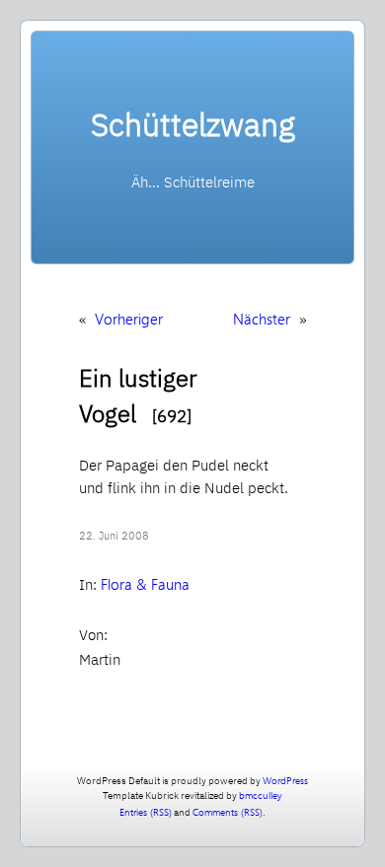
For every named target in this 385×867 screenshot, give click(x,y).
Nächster (261, 318)
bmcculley (260, 795)
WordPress (285, 780)
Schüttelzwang (193, 124)
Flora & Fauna (145, 584)
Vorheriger (129, 318)
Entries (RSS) (145, 812)
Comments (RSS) (227, 812)
